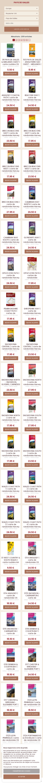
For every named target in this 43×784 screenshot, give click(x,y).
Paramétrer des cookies (21, 771)
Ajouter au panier (11, 74)
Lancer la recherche (21, 29)
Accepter (21, 777)
